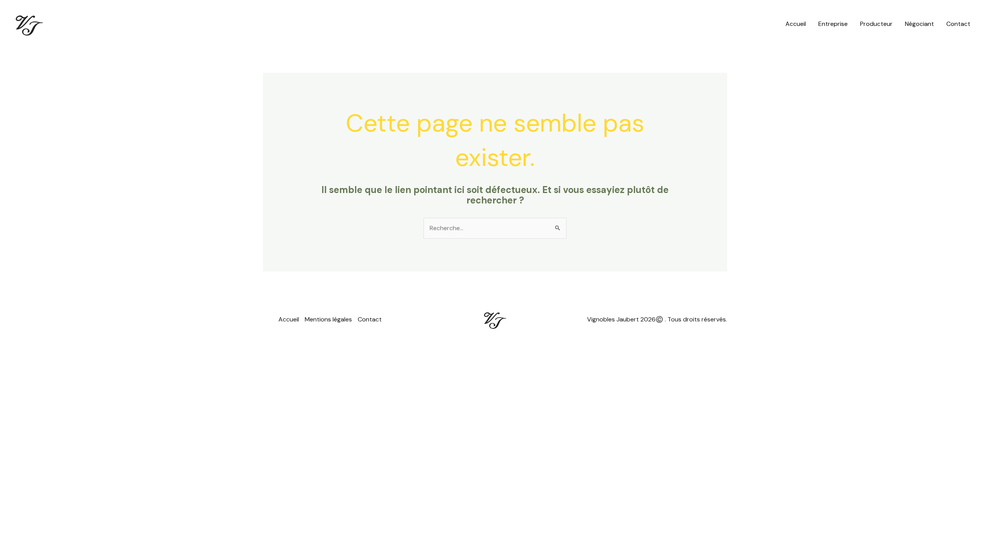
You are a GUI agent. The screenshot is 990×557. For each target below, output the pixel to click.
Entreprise (833, 24)
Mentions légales (328, 319)
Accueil (795, 24)
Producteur (876, 24)
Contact (958, 24)
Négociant (919, 24)
